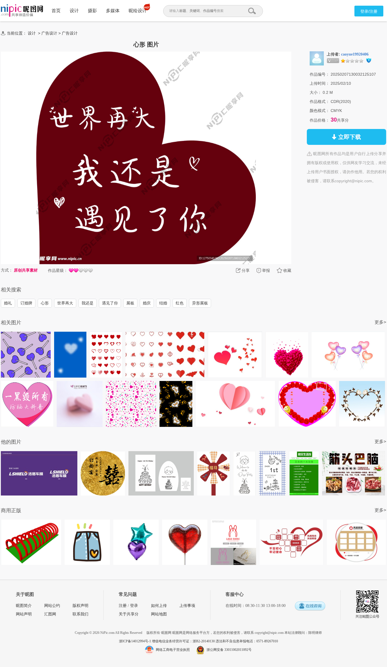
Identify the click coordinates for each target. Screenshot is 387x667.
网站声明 (24, 614)
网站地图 (159, 614)
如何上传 (159, 606)
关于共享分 (129, 614)
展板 (130, 303)
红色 (180, 303)
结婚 (163, 303)
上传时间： (319, 83)
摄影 (92, 10)
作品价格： (319, 120)
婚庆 (147, 303)
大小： (316, 92)
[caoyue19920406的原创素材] (317, 58)
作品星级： (58, 270)
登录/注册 (368, 11)
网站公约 (52, 606)
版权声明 (80, 606)
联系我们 (80, 614)
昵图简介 (24, 606)
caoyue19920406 (355, 54)
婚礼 (8, 303)
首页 (56, 10)
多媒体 (113, 10)
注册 (123, 606)
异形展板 (200, 303)
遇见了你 (110, 303)
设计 (74, 10)
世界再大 (65, 303)
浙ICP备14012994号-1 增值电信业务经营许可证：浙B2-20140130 (167, 641)
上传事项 (187, 606)
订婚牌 (26, 303)
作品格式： (319, 101)
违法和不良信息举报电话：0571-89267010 (247, 641)
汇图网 (50, 614)
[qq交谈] (310, 606)
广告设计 (49, 33)
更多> (380, 322)
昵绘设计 (138, 10)
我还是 (87, 303)
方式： (7, 270)
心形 (45, 303)
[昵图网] (22, 10)
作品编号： (319, 74)
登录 (134, 606)
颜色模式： (319, 110)
